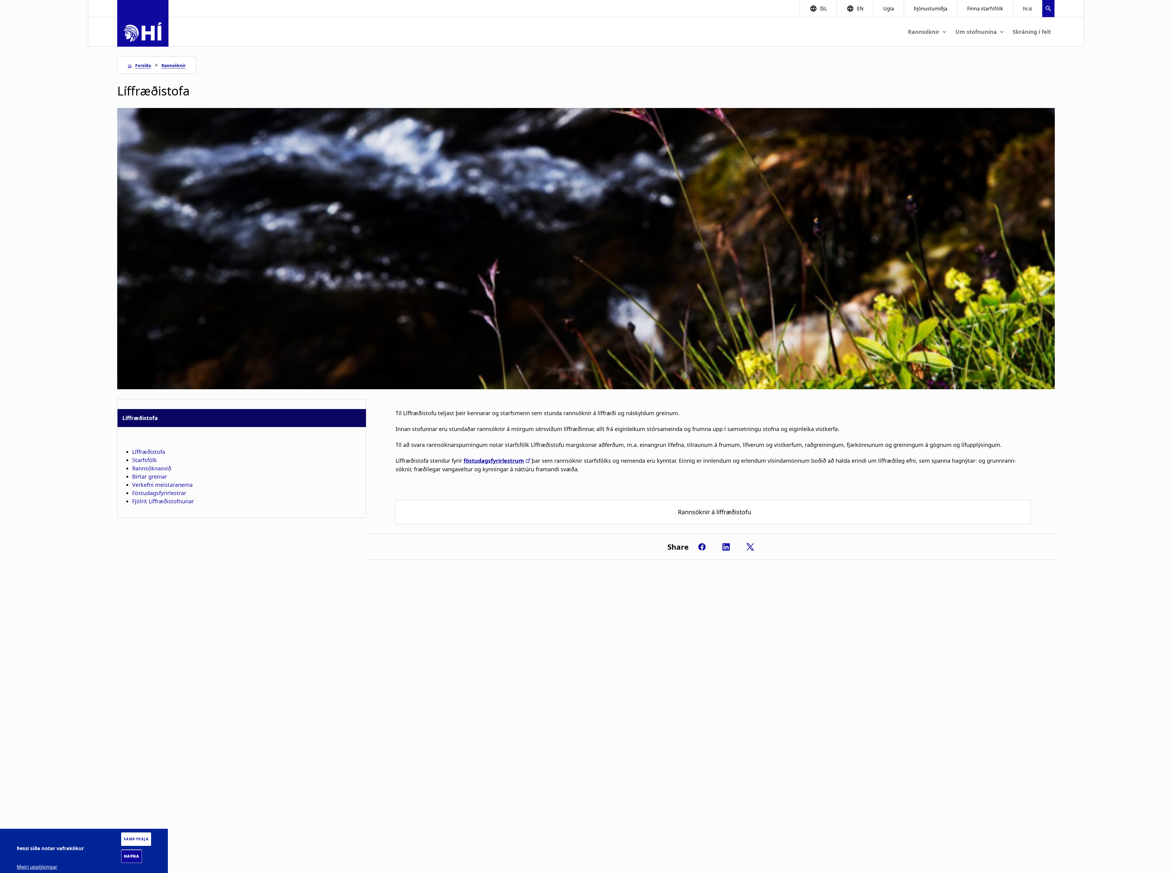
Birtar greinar (149, 476)
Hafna (131, 856)
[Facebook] (702, 547)
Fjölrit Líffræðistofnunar (163, 501)
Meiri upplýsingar (37, 867)
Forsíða (143, 65)
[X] (750, 547)
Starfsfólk (144, 460)
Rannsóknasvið (151, 468)
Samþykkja (136, 839)
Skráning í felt (1032, 31)
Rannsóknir (173, 65)
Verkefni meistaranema (162, 484)
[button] (1048, 9)
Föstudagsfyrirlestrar (159, 493)
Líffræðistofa (148, 451)
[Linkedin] (726, 547)
